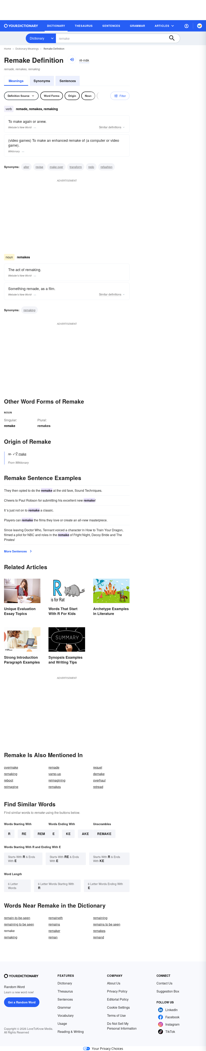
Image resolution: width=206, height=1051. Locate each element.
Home (7, 48)
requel (97, 767)
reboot (8, 780)
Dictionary (37, 38)
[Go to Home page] (21, 26)
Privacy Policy (117, 991)
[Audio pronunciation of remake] (72, 59)
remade (53, 767)
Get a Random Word (22, 1002)
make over (56, 167)
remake (104, 833)
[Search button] (174, 38)
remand (98, 937)
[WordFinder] (199, 26)
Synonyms (42, 80)
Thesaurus (65, 991)
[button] (186, 26)
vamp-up (54, 773)
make (22, 454)
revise (39, 167)
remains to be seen (106, 924)
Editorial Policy (118, 999)
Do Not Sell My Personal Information (122, 1026)
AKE (85, 833)
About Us (113, 983)
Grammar (64, 1007)
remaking (29, 310)
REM (41, 833)
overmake (11, 767)
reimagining (56, 780)
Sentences (68, 80)
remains (54, 924)
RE (24, 833)
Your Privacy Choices (107, 1048)
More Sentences (15, 551)
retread (98, 786)
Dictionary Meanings (27, 48)
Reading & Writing (71, 1031)
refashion (106, 167)
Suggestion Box (168, 991)
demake (99, 773)
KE (68, 833)
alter (26, 167)
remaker (54, 930)
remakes (43, 425)
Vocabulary (66, 1015)
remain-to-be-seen (17, 917)
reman (53, 937)
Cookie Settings (118, 1007)
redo (91, 167)
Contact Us (164, 983)
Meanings (16, 80)
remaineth (55, 917)
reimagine (11, 786)
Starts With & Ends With (21, 858)
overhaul (99, 780)
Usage (62, 1023)
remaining (100, 917)
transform (76, 167)
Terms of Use (116, 1015)
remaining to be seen (19, 924)
